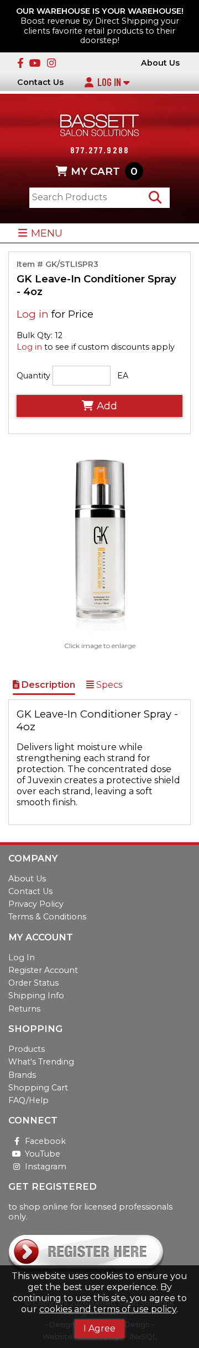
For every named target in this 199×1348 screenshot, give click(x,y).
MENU (46, 233)
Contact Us (40, 82)
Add (107, 405)
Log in (33, 314)
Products (26, 1049)
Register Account (43, 970)
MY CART (104, 171)
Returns (24, 1009)
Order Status (33, 983)
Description (47, 685)
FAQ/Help (28, 1100)
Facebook (45, 1141)
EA (122, 376)
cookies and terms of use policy (107, 1309)
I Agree (99, 1328)
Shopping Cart (38, 1088)
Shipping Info (36, 996)
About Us (160, 63)
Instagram (45, 1167)
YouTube (42, 1154)
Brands (22, 1075)
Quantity (33, 376)
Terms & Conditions (47, 917)
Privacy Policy (36, 904)
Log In (110, 82)
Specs (108, 685)
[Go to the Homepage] (99, 127)
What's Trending (41, 1062)
